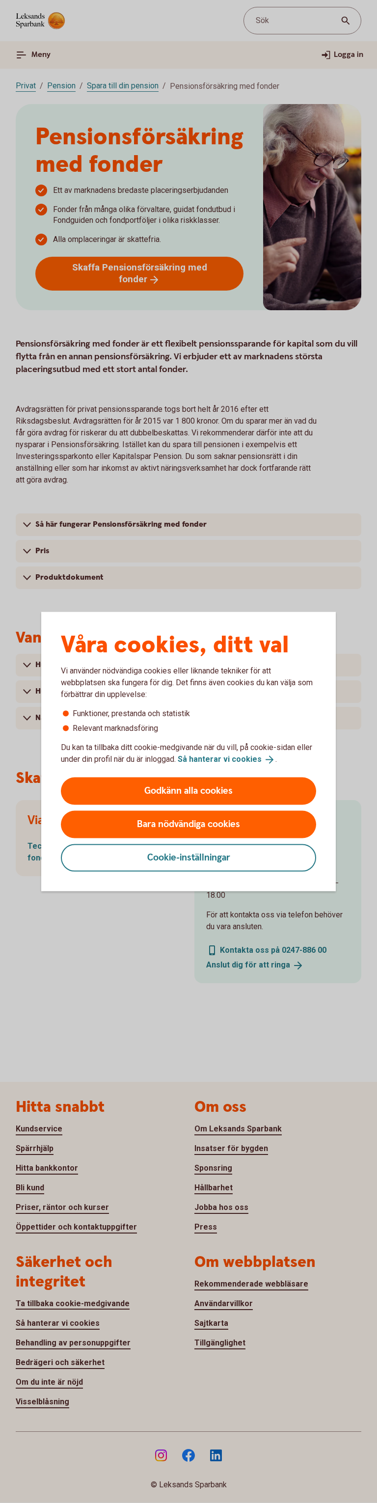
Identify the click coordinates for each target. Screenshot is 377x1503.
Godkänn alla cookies (188, 790)
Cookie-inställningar (188, 857)
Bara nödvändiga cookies (188, 824)
